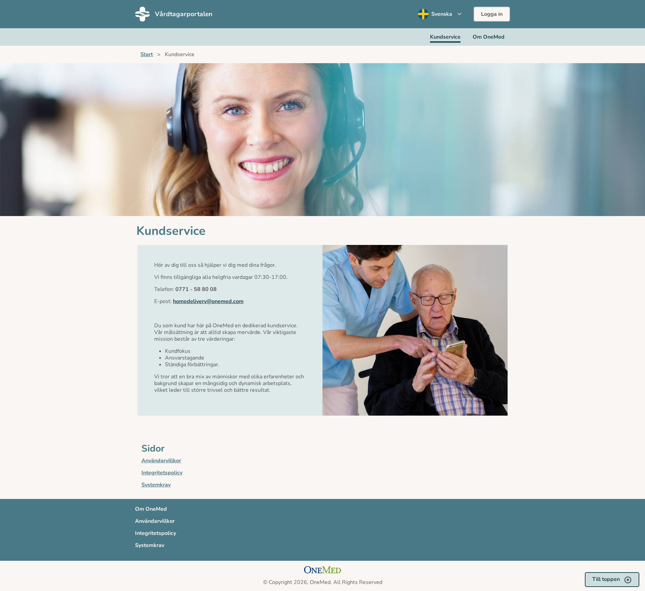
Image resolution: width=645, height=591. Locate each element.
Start (146, 54)
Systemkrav (156, 485)
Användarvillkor (161, 460)
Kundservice (445, 37)
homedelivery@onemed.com (208, 301)
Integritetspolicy (161, 472)
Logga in (492, 14)
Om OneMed (489, 37)
